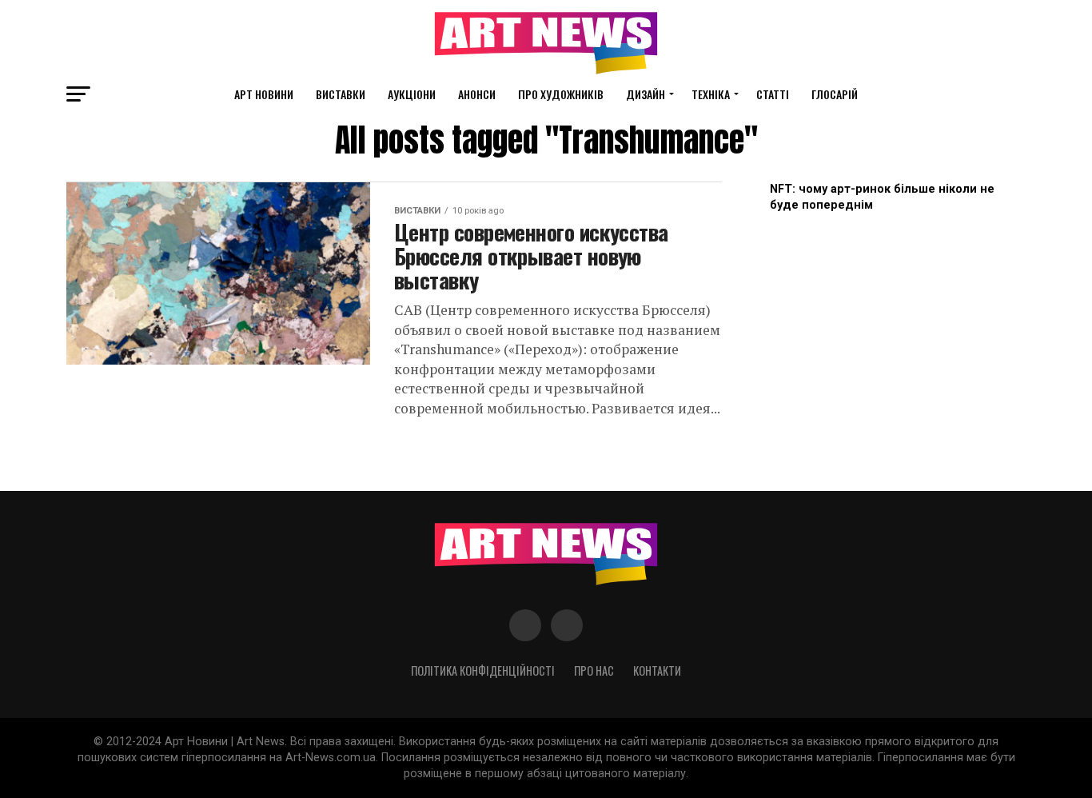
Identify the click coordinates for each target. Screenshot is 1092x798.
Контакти (657, 670)
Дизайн (645, 94)
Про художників (561, 94)
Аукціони (412, 94)
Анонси (477, 94)
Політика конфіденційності (483, 670)
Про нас (594, 670)
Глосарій (834, 94)
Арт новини (263, 94)
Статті (772, 94)
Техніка (710, 94)
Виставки (340, 94)
